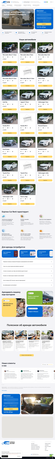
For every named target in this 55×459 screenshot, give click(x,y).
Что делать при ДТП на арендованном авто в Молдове (46, 342)
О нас (46, 447)
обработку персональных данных (44, 21)
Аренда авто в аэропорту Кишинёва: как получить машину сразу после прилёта (8, 342)
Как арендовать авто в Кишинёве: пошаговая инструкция (20, 342)
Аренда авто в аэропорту (35, 446)
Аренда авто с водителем (35, 447)
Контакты (46, 450)
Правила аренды (47, 443)
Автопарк (32, 443)
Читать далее (4, 390)
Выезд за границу (48, 446)
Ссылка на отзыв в (9, 371)
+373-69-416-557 (41, 27)
